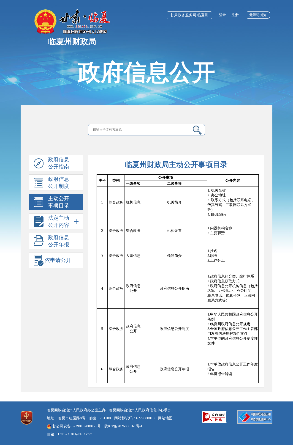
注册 (235, 15)
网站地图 (165, 418)
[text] (140, 129)
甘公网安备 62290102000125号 (76, 426)
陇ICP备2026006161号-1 (123, 426)
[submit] (195, 130)
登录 (222, 15)
